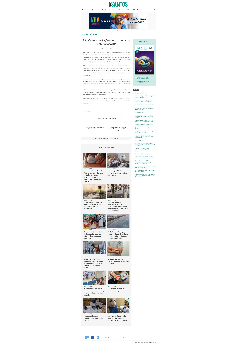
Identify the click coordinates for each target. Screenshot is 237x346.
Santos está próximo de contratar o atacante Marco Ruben (118, 128)
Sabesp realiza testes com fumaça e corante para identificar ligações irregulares (93, 205)
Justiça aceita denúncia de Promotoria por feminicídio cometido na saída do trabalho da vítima (144, 108)
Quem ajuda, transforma (141, 93)
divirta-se (107, 9)
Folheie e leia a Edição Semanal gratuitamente (142, 78)
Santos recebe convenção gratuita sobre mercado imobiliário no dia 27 (144, 100)
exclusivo (120, 9)
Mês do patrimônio (139, 112)
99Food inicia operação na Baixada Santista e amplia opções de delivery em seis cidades (145, 144)
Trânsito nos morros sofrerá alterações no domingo (94, 127)
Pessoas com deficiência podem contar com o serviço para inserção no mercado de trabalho (94, 292)
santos (86, 9)
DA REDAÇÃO (140, 9)
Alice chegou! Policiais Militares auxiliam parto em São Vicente (118, 173)
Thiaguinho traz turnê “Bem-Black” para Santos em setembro (145, 131)
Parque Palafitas (139, 140)
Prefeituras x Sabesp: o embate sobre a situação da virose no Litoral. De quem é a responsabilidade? (118, 235)
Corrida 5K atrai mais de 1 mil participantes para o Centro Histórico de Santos (145, 150)
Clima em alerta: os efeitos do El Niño (144, 104)
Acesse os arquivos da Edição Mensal (142, 82)
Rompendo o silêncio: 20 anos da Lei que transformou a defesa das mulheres (145, 121)
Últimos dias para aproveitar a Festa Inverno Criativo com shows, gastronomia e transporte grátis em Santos (144, 126)
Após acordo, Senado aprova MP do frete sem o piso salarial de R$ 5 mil (144, 157)
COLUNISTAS (127, 9)
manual (114, 9)
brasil (96, 9)
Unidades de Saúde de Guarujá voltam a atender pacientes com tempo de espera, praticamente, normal (93, 263)
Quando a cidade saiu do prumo (143, 153)
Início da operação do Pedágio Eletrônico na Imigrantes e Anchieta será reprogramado (145, 136)
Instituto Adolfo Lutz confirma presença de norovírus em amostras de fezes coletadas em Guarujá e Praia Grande (118, 206)
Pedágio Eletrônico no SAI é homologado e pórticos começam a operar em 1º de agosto (144, 162)
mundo (101, 9)
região (92, 9)
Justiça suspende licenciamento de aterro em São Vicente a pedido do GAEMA (144, 116)
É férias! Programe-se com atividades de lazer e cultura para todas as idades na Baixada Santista (145, 175)
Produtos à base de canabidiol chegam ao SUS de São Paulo (94, 318)
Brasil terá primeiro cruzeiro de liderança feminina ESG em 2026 (145, 166)
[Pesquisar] (154, 10)
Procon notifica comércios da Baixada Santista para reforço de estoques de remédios (94, 235)
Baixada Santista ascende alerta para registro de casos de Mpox (118, 261)
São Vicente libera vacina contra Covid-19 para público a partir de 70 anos (118, 318)
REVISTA (134, 9)
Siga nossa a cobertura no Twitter (106, 118)
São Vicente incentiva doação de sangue (116, 290)
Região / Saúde (88, 168)
